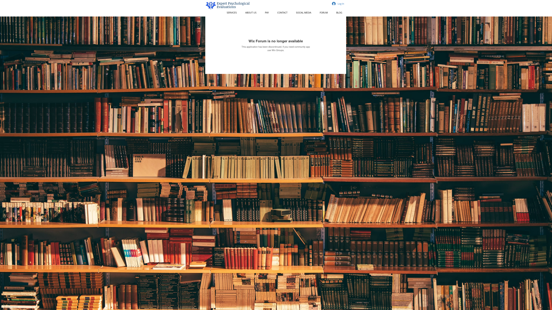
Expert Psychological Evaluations (233, 5)
